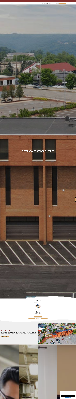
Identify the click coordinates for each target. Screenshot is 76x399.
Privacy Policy (69, 397)
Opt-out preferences (66, 397)
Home (42, 3)
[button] (75, 197)
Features (45, 3)
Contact (57, 3)
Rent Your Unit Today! (5, 336)
